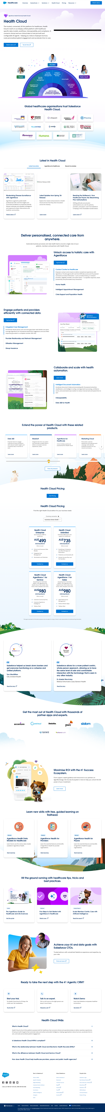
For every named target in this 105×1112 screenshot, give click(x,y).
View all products (52, 468)
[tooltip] (58, 516)
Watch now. (43, 918)
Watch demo (10, 45)
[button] (101, 447)
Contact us (40, 564)
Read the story (11, 686)
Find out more (60, 961)
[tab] (34, 166)
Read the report (77, 918)
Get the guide (10, 918)
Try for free (26, 45)
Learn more (43, 214)
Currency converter (51, 516)
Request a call (44, 1008)
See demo (76, 1008)
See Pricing (52, 496)
